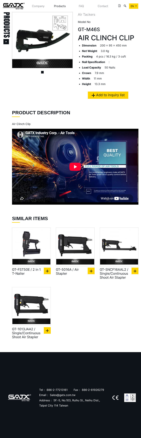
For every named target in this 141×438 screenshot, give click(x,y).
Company (38, 6)
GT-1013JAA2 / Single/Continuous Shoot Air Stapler (26, 333)
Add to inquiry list (110, 95)
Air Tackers (86, 14)
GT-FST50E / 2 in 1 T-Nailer (26, 272)
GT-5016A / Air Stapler (67, 272)
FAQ (81, 6)
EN (133, 6)
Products (60, 6)
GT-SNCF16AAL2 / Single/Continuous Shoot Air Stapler (114, 273)
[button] (16, 40)
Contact (103, 6)
